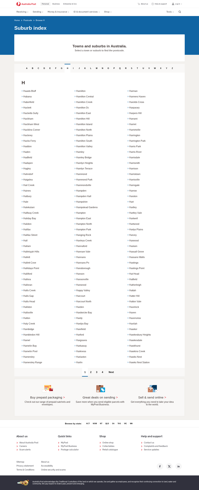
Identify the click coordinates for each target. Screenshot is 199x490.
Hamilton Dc (82, 107)
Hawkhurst (134, 346)
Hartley (133, 207)
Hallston (27, 307)
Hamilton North (84, 130)
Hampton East (83, 218)
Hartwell (133, 218)
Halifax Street (30, 235)
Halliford (27, 274)
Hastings (133, 262)
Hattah (132, 290)
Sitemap (20, 462)
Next (111, 372)
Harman (133, 91)
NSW (95, 423)
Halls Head (29, 301)
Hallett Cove (29, 262)
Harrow (133, 190)
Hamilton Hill (83, 118)
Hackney (27, 135)
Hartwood (134, 224)
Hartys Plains (136, 229)
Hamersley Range (32, 362)
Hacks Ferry (29, 141)
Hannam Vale (83, 251)
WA (131, 423)
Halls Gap (28, 296)
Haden (26, 152)
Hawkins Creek (137, 351)
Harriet (132, 124)
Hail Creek (28, 185)
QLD (107, 423)
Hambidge (28, 329)
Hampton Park (83, 229)
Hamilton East (83, 113)
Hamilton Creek (84, 102)
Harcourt (80, 296)
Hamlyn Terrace (84, 168)
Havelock (134, 307)
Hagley (27, 168)
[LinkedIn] (178, 466)
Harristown (134, 174)
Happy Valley (83, 290)
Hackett (27, 107)
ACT (88, 423)
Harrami (133, 118)
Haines (27, 190)
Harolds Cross (136, 102)
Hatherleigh (135, 285)
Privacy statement (25, 466)
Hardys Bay (82, 323)
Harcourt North (83, 301)
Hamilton (81, 91)
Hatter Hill (134, 296)
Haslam (133, 246)
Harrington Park (137, 141)
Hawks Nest (135, 357)
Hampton (81, 213)
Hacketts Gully (30, 113)
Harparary (134, 107)
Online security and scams (53, 470)
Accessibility (47, 466)
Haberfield (28, 102)
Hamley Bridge (84, 157)
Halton (26, 318)
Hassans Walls (137, 257)
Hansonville (82, 279)
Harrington (134, 135)
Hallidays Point (31, 268)
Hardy (79, 318)
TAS (119, 423)
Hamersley (29, 357)
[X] (169, 466)
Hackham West (31, 124)
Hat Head (134, 274)
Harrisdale (134, 157)
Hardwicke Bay (84, 312)
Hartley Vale (135, 213)
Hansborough (83, 268)
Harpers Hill (135, 113)
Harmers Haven (137, 96)
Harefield (81, 329)
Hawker (133, 329)
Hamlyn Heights (84, 163)
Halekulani (29, 207)
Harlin (79, 362)
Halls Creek (29, 290)
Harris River (135, 152)
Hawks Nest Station (139, 362)
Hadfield (27, 157)
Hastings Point (136, 268)
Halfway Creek (31, 213)
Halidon (27, 224)
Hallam (27, 246)
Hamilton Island (84, 124)
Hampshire (82, 202)
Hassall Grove (136, 251)
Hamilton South (84, 141)
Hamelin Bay (30, 346)
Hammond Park (84, 179)
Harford (80, 334)
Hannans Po (82, 262)
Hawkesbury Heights (140, 334)
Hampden (81, 190)
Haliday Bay (29, 218)
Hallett (26, 257)
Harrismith (134, 163)
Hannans (81, 257)
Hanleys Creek (84, 240)
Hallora (27, 279)
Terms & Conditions (25, 470)
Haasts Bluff (29, 91)
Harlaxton (81, 357)
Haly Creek (29, 323)
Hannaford (81, 246)
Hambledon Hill (31, 334)
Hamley (80, 152)
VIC (125, 423)
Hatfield (133, 279)
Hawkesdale (135, 340)
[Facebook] (160, 466)
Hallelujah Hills (31, 251)
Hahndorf (28, 174)
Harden (80, 307)
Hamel (26, 340)
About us (45, 462)
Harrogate (134, 185)
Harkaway (81, 346)
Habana (27, 96)
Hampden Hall (83, 196)
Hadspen (28, 163)
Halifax (27, 229)
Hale (25, 202)
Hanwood (81, 285)
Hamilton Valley (84, 146)
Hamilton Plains (84, 135)
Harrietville (134, 130)
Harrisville (134, 179)
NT (101, 423)
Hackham (28, 118)
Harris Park (135, 146)
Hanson (80, 274)
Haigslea (28, 179)
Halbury (27, 196)
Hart (131, 202)
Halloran (27, 285)
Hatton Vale (135, 301)
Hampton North (84, 224)
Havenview (135, 318)
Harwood (134, 240)
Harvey (133, 235)
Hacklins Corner (31, 130)
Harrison (133, 168)
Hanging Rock (83, 235)
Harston (133, 196)
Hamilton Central (85, 96)
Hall (25, 240)
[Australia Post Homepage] (26, 4)
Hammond (81, 174)
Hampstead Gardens (87, 207)
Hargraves (81, 340)
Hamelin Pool (30, 351)
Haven (132, 312)
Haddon (27, 146)
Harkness (81, 351)
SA (113, 423)
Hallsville (28, 312)
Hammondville (83, 185)
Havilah (133, 323)
